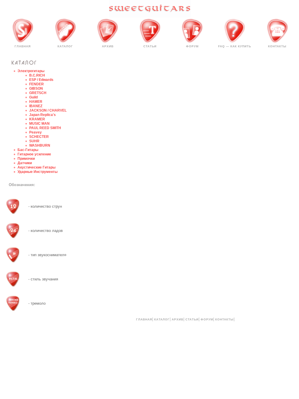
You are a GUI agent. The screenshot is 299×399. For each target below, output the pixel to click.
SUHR (34, 141)
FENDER (36, 84)
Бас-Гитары (28, 150)
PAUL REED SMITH (45, 128)
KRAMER (37, 119)
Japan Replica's (42, 115)
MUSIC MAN (39, 124)
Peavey (35, 132)
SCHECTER (39, 137)
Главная (23, 46)
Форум (192, 46)
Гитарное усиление (34, 154)
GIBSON (36, 88)
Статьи (150, 46)
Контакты (277, 46)
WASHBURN (39, 145)
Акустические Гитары (36, 167)
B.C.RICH (37, 75)
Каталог (65, 46)
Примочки (26, 159)
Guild (33, 97)
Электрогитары (31, 71)
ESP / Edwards (41, 80)
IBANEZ (35, 106)
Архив (108, 46)
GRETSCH (37, 93)
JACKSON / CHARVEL (48, 110)
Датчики (25, 163)
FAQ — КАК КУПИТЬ (234, 46)
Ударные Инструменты (38, 172)
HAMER (35, 102)
